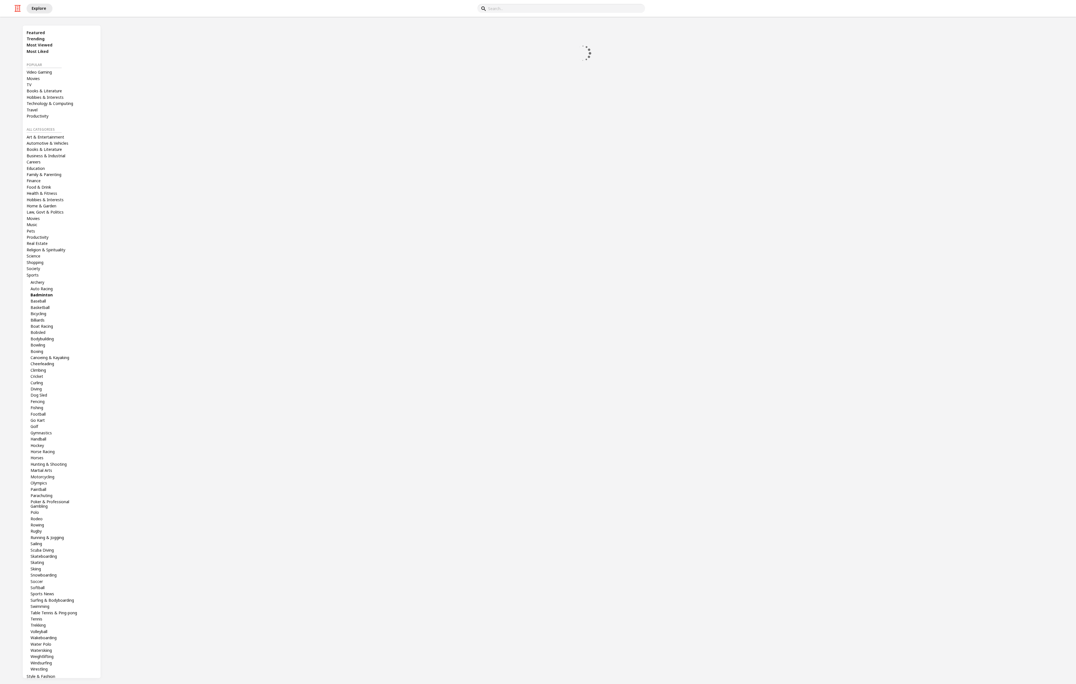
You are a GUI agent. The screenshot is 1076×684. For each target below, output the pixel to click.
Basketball (40, 307)
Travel (32, 110)
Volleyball (39, 631)
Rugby (36, 531)
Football (38, 414)
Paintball (38, 489)
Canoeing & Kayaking (50, 357)
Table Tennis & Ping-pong (54, 612)
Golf (34, 426)
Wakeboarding (44, 637)
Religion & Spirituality (46, 249)
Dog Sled (39, 395)
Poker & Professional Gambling (50, 504)
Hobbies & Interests (45, 97)
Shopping (35, 262)
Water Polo (41, 644)
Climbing (38, 370)
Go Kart (38, 420)
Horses (37, 457)
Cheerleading (42, 363)
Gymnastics (41, 432)
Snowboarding (44, 575)
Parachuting (41, 495)
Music (32, 224)
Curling (37, 382)
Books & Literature (44, 90)
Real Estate (37, 243)
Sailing (36, 543)
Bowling (38, 345)
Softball (38, 587)
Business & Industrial (46, 155)
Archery (37, 282)
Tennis (36, 619)
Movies (33, 78)
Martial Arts (41, 470)
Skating (37, 562)
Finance (34, 180)
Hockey (37, 445)
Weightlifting (42, 656)
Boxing (37, 351)
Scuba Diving (42, 550)
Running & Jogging (47, 537)
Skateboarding (44, 556)
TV (29, 84)
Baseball (38, 301)
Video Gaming (39, 72)
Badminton (42, 295)
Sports (33, 275)
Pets (31, 231)
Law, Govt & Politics (45, 212)
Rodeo (37, 518)
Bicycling (38, 313)
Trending (36, 38)
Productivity (37, 116)
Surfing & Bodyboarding (52, 600)
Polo (35, 512)
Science (33, 256)
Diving (36, 389)
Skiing (36, 568)
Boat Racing (42, 326)
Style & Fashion (41, 676)
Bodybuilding (42, 338)
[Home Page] (17, 8)
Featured (36, 32)
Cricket (37, 376)
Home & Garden (41, 206)
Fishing (37, 407)
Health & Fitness (42, 193)
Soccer (37, 581)
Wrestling (39, 669)
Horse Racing (43, 451)
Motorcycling (42, 476)
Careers (34, 162)
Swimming (40, 606)
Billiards (38, 320)
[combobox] (561, 8)
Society (33, 268)
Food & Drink (39, 187)
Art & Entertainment (45, 137)
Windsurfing (41, 663)
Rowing (37, 525)
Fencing (38, 401)
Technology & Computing (50, 103)
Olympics (39, 483)
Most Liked (37, 51)
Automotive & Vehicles (47, 143)
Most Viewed (39, 45)
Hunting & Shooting (49, 464)
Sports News (42, 593)
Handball (38, 439)
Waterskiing (41, 650)
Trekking (38, 625)
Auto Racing (42, 288)
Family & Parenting (44, 174)
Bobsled (38, 332)
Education (36, 168)
